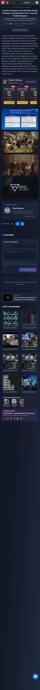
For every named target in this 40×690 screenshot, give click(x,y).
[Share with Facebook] (17, 224)
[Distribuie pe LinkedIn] (17, 418)
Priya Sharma (17, 208)
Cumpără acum (9, 102)
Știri (8, 7)
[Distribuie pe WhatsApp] (11, 418)
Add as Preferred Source (20, 30)
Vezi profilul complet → (30, 216)
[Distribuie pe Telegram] (14, 418)
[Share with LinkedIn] (22, 224)
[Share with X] (13, 224)
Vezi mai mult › (31, 82)
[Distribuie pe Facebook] (4, 418)
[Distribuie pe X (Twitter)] (7, 418)
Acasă (3, 7)
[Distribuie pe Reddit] (21, 418)
